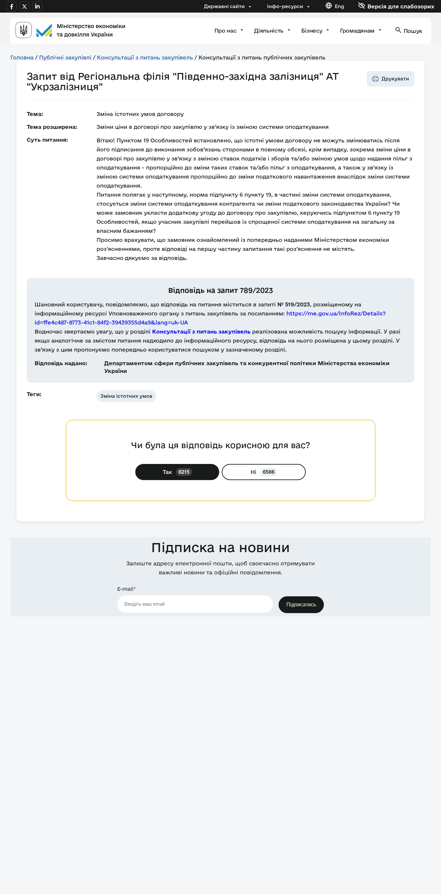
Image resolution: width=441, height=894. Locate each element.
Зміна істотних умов (126, 396)
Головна (22, 57)
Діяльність (269, 30)
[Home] (70, 31)
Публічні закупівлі (65, 57)
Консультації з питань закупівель (145, 57)
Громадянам (358, 30)
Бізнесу (312, 30)
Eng (339, 6)
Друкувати (395, 78)
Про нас (226, 30)
